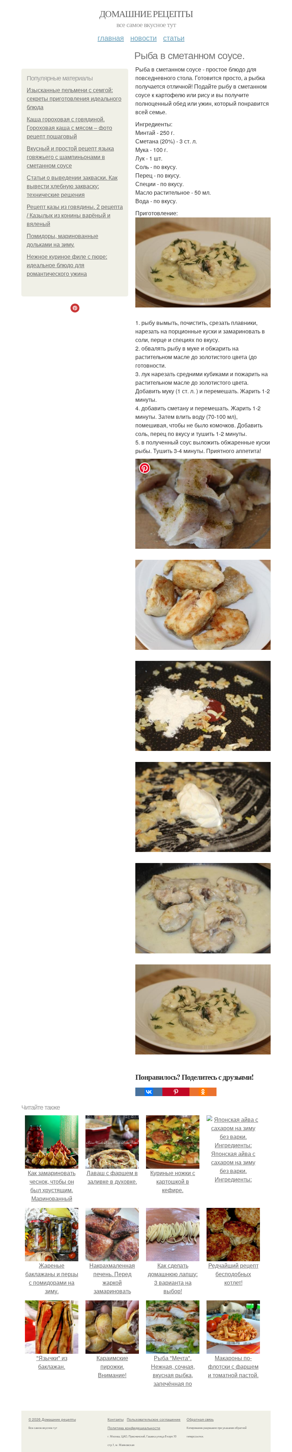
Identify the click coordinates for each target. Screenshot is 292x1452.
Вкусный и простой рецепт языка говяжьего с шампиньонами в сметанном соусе (70, 157)
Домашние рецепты (146, 13)
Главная (111, 37)
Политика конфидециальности (134, 1427)
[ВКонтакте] (148, 1092)
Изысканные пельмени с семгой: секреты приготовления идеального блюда (74, 98)
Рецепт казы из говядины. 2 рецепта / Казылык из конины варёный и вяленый (75, 215)
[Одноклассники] (203, 1092)
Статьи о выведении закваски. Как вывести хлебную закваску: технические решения (72, 186)
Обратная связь (200, 1419)
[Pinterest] (175, 1092)
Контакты (116, 1419)
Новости (143, 37)
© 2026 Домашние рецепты (52, 1419)
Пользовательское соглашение (154, 1419)
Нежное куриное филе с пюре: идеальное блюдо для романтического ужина (67, 265)
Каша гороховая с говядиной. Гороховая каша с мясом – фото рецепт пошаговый (69, 128)
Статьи (173, 37)
